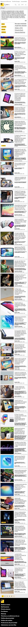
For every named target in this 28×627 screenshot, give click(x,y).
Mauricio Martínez (20, 32)
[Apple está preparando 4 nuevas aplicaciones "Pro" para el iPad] (14, 475)
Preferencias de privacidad (9, 622)
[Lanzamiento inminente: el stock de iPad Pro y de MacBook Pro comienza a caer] (14, 559)
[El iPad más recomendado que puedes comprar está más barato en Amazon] (14, 294)
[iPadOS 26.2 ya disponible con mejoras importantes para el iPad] (14, 405)
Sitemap (3, 613)
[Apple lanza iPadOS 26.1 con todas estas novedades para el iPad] (14, 461)
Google (4, 32)
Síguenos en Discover (6, 1)
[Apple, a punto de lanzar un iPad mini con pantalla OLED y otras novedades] (14, 224)
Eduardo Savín (19, 30)
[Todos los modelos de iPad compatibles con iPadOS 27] (14, 182)
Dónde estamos (5, 609)
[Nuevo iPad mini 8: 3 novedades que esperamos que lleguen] (14, 573)
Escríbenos (4, 611)
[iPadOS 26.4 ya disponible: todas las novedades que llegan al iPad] (14, 308)
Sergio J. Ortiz (19, 28)
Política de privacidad (7, 618)
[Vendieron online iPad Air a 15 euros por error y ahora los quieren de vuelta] (14, 447)
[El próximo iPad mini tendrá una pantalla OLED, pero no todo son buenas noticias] (14, 112)
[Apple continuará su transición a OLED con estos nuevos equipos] (14, 43)
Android (4, 26)
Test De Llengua (16, 1)
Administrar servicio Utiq (8, 625)
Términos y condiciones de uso (10, 616)
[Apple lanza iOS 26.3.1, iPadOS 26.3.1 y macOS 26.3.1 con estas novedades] (14, 322)
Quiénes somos (5, 604)
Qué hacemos (5, 607)
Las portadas (24, 1)
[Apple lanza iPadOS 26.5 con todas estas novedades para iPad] (14, 252)
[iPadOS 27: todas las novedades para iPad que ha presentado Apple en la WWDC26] (14, 196)
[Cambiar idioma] (22, 4)
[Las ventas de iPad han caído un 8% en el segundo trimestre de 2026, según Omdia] (14, 84)
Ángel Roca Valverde (20, 25)
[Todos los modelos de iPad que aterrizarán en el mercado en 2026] (14, 377)
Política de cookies (6, 620)
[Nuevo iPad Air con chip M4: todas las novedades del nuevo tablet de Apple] (14, 349)
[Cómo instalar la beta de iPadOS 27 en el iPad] (14, 168)
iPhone (3, 29)
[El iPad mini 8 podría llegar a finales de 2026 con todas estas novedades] (14, 56)
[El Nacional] (2, 4)
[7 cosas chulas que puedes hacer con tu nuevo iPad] (14, 391)
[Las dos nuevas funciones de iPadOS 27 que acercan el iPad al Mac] (14, 70)
